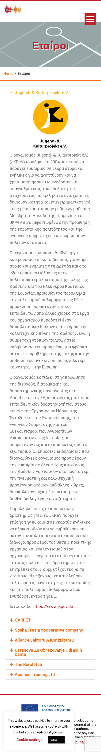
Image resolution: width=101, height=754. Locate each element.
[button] (50, 93)
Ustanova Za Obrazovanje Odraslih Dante (48, 652)
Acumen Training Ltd (35, 674)
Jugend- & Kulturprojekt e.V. (42, 92)
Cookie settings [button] (29, 740)
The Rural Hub (28, 664)
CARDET (23, 620)
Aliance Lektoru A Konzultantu (44, 640)
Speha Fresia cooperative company (49, 630)
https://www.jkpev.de (53, 606)
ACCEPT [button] (56, 740)
